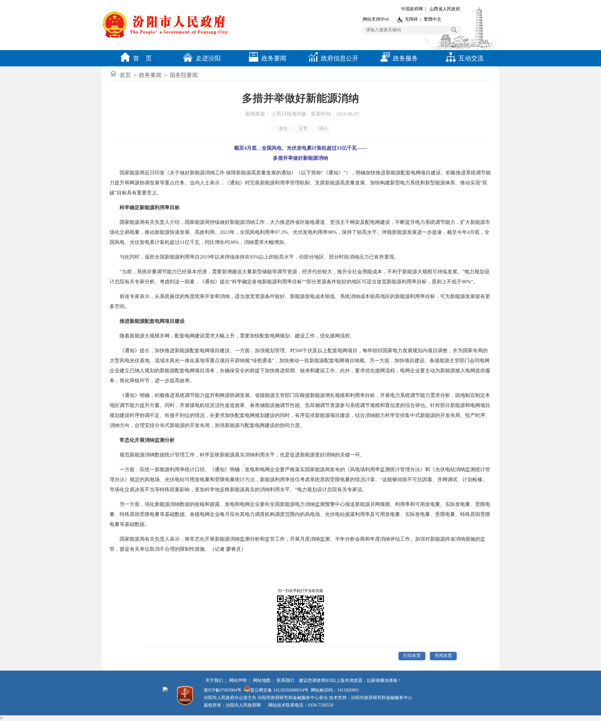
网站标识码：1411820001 (335, 690)
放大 (283, 128)
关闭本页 (443, 655)
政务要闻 (273, 58)
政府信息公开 (339, 58)
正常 (303, 128)
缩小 (323, 128)
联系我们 (285, 680)
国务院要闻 (184, 75)
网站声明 (238, 680)
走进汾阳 (208, 58)
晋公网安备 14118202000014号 (279, 690)
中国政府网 (412, 9)
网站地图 (261, 680)
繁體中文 (432, 19)
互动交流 (471, 58)
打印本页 (412, 655)
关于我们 (214, 680)
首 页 (142, 58)
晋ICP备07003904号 (222, 690)
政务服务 (405, 58)
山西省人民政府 (444, 9)
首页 (125, 75)
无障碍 (411, 19)
